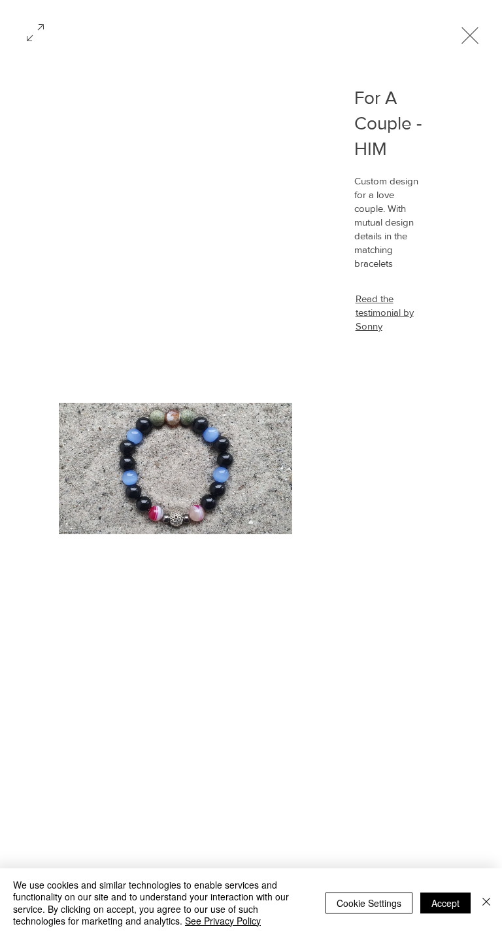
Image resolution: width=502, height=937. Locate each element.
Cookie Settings (369, 903)
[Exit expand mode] (470, 34)
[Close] (486, 903)
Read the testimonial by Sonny (385, 312)
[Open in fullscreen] (35, 31)
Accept (445, 903)
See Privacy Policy (223, 920)
